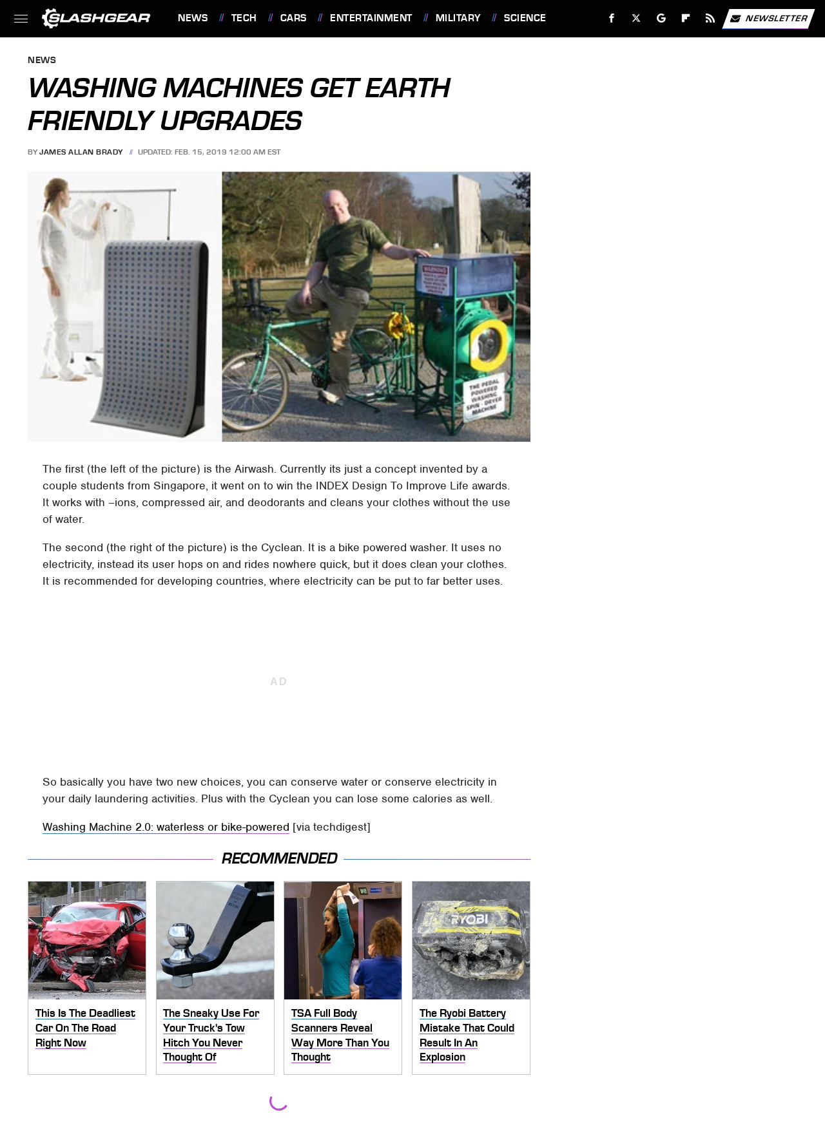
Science (525, 18)
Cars (293, 18)
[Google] (662, 18)
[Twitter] (636, 18)
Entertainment (371, 18)
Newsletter (776, 18)
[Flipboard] (686, 18)
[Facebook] (612, 18)
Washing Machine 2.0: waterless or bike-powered (166, 827)
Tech (244, 18)
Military (458, 18)
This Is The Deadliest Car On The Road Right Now (85, 1027)
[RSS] (710, 18)
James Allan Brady (81, 151)
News (193, 18)
